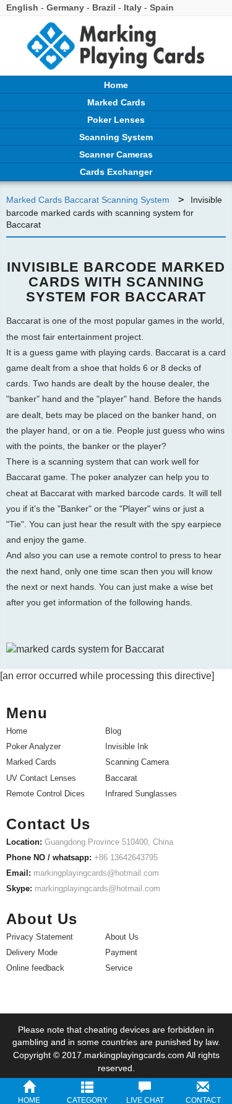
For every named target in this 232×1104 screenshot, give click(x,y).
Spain (162, 7)
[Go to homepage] (116, 49)
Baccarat (121, 778)
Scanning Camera (137, 762)
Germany (65, 7)
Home (16, 731)
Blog (113, 731)
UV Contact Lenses (41, 778)
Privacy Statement (39, 937)
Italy (133, 7)
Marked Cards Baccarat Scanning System (89, 200)
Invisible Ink (126, 746)
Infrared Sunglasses (141, 793)
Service (118, 968)
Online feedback (35, 968)
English (22, 7)
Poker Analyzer (33, 746)
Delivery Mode (32, 952)
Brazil (104, 7)
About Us (122, 937)
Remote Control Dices (45, 793)
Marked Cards (31, 762)
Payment (121, 952)
